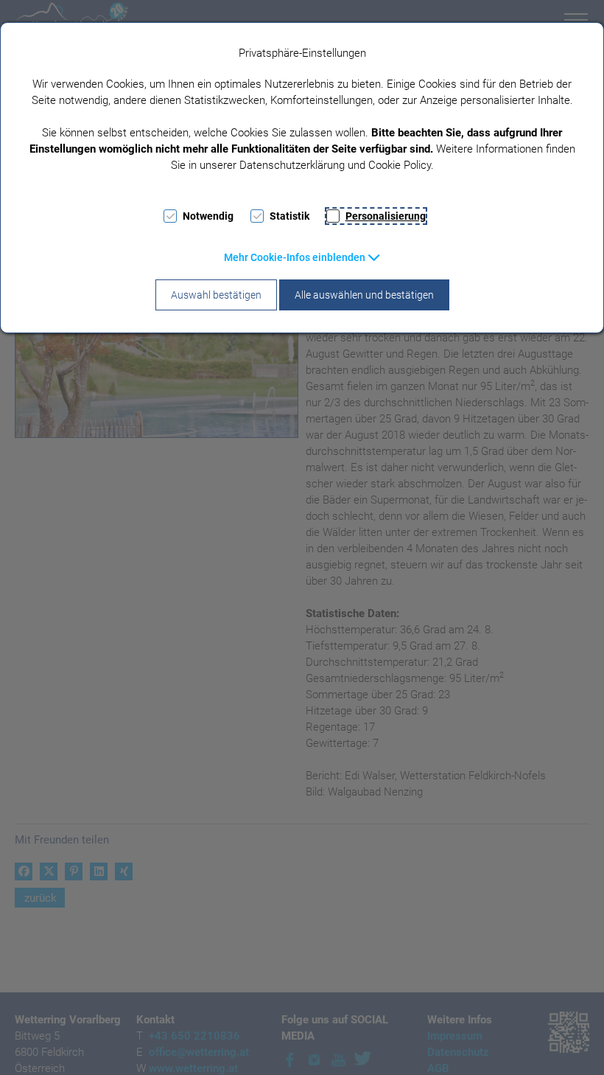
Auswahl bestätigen (216, 295)
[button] (302, 257)
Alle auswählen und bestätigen (364, 295)
